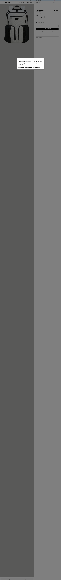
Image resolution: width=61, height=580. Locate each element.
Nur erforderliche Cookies (28, 67)
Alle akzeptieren (21, 67)
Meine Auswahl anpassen (36, 67)
